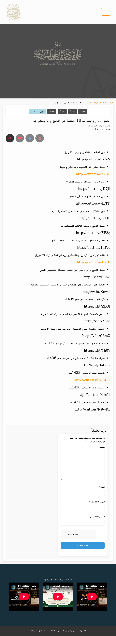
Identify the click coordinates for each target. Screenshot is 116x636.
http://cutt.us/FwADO (92, 380)
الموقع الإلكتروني (97, 516)
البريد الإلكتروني (97, 502)
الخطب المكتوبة (97, 103)
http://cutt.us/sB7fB (93, 262)
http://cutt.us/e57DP (93, 174)
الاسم (102, 487)
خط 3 (62, 111)
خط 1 (82, 111)
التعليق (101, 447)
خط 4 (52, 111)
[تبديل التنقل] (106, 12)
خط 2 (72, 111)
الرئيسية (109, 103)
